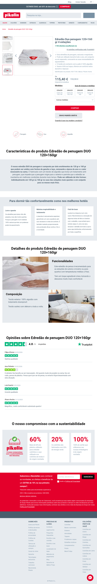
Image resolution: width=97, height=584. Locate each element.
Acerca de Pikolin (33, 524)
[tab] (75, 120)
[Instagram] (53, 514)
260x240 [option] (80, 92)
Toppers (67, 536)
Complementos (69, 545)
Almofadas (68, 533)
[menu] (48, 22)
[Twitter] (44, 514)
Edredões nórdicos (70, 542)
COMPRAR (65, 7)
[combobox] (53, 15)
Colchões (67, 524)
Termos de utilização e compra (32, 546)
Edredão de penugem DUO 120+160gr (20, 29)
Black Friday (68, 551)
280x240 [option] (90, 92)
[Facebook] (39, 514)
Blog (69, 2)
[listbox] (75, 95)
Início (4, 29)
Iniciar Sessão (80, 2)
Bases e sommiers (70, 527)
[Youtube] (48, 514)
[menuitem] (5, 22)
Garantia (31, 554)
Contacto (49, 527)
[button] (91, 2)
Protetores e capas (70, 539)
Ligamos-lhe (50, 530)
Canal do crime (33, 551)
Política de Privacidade (72, 481)
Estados (67, 530)
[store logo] (11, 14)
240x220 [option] (70, 92)
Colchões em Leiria (89, 551)
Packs (66, 548)
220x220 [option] (59, 92)
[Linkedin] (58, 514)
